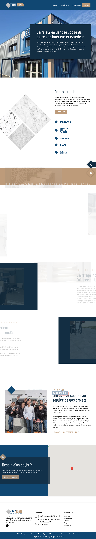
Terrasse (66, 521)
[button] (72, 469)
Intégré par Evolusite (57, 537)
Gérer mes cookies (66, 534)
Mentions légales (42, 534)
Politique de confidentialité (28, 534)
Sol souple (67, 525)
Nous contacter (10, 477)
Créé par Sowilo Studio (39, 537)
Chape (66, 523)
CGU (18, 534)
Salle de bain (68, 518)
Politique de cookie (54, 534)
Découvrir (61, 112)
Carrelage (67, 516)
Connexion (76, 534)
